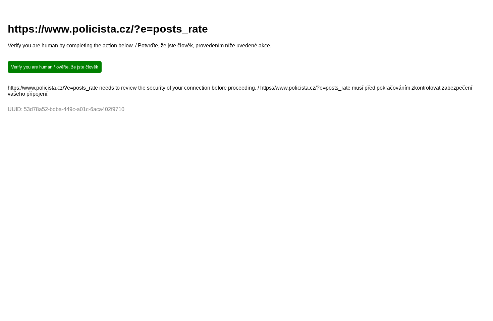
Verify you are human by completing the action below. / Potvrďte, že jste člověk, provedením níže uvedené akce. (139, 45)
